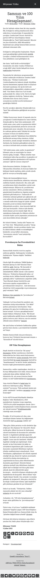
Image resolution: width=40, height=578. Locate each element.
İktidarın (6, 295)
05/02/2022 (13, 24)
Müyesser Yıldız (11, 4)
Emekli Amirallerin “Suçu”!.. (20, 556)
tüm (11, 295)
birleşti (11, 297)
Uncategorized (16, 544)
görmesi (29, 514)
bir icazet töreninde (21, 360)
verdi (25, 173)
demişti (24, 321)
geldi (11, 267)
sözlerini (6, 493)
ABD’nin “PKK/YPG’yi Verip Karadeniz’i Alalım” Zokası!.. (20, 564)
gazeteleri (16, 295)
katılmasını (31, 379)
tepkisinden (7, 70)
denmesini (7, 353)
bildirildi (6, 258)
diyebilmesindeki (24, 409)
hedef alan (24, 383)
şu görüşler (18, 421)
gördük (30, 54)
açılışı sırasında (23, 358)
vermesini (26, 390)
